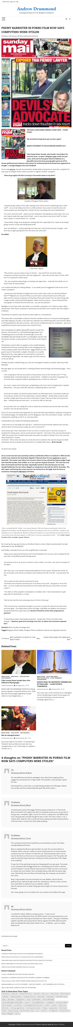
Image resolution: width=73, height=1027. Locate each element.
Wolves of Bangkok (7, 1014)
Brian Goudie (13, 627)
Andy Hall (36, 993)
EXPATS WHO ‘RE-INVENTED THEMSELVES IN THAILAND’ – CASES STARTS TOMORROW (54, 684)
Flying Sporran (21, 999)
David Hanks (41, 996)
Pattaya (45, 1008)
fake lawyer (15, 732)
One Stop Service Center (33, 1008)
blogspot (10, 630)
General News (36, 999)
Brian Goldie (18, 630)
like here (22, 472)
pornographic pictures (58, 630)
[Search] (70, 19)
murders (54, 1005)
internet (46, 630)
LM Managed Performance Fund (33, 1005)
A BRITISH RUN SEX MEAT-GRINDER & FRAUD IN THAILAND (18, 967)
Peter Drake (63, 1008)
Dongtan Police (29, 630)
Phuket (4, 1011)
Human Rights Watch (38, 1002)
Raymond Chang (13, 1011)
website (12, 169)
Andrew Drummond (36, 9)
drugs (3, 999)
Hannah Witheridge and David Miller (12, 1002)
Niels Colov (5, 1008)
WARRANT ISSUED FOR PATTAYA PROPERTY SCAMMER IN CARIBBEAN (30, 977)
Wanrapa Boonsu (65, 1011)
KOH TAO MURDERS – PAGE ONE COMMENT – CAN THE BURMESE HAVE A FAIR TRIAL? (40, 984)
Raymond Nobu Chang (26, 1011)
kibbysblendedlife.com (7, 984)
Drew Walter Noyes (43, 677)
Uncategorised (24, 627)
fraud (28, 999)
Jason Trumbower (56, 677)
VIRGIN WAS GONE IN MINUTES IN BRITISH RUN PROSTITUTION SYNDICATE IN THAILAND (26, 960)
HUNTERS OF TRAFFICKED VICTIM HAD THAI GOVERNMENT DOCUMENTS (22, 953)
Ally (12, 906)
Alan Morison (6, 993)
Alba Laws (15, 993)
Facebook (39, 630)
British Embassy (65, 993)
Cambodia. (5, 996)
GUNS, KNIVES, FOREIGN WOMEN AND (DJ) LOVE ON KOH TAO (29, 981)
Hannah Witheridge (48, 999)
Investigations (24, 676)
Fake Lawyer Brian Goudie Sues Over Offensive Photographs (15, 681)
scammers (44, 1011)
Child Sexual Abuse (16, 996)
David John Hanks (52, 676)
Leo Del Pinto (18, 1005)
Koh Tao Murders (7, 1005)
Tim (12, 770)
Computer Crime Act (29, 996)
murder (47, 1005)
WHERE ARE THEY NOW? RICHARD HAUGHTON (21, 974)
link (50, 469)
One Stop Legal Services (17, 1008)
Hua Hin (27, 1002)
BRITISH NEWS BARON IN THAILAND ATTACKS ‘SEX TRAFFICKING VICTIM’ (21, 964)
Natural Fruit (62, 1005)
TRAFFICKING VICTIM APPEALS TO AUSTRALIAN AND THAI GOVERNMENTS (22, 957)
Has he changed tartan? (10, 735)
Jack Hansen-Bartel (62, 1002)
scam (37, 1011)
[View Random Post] (66, 19)
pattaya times (53, 1008)
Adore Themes (59, 1024)
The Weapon (15, 802)
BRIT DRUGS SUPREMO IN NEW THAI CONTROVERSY (21, 987)
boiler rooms (45, 993)
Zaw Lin (17, 1014)
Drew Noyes (14, 676)
